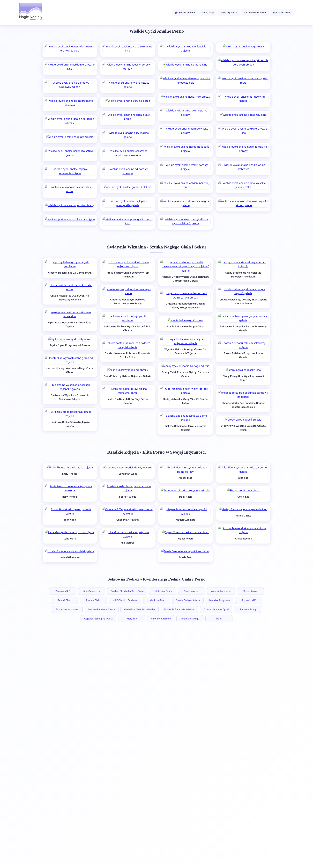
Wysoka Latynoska (221, 591)
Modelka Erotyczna (219, 600)
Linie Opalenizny (91, 591)
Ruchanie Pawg (248, 609)
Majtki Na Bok (157, 600)
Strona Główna (187, 12)
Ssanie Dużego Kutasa (188, 600)
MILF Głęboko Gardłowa (125, 600)
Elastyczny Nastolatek (67, 609)
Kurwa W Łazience (161, 618)
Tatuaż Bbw (64, 600)
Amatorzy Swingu (190, 618)
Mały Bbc (132, 618)
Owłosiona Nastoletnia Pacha (139, 609)
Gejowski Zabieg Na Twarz (98, 618)
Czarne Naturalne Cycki (216, 609)
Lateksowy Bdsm (162, 591)
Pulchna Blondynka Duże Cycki (127, 591)
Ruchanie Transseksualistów (179, 609)
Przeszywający (192, 591)
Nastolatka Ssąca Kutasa (101, 609)
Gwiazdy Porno (229, 12)
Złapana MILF (62, 591)
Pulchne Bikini (93, 600)
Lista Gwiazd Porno (255, 12)
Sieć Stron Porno (282, 12)
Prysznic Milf (249, 600)
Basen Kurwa (250, 591)
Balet (219, 618)
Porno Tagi (208, 12)
